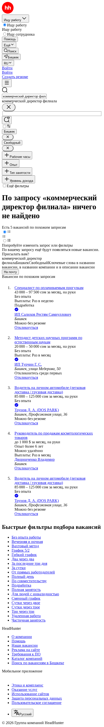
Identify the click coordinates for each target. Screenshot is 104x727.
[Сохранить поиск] (7, 120)
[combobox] (24, 96)
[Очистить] (8, 107)
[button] (7, 68)
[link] (10, 51)
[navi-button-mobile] (7, 83)
